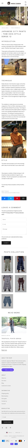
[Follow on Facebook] (2, 428)
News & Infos (6, 335)
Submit (6, 242)
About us (4, 378)
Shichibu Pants (7, 303)
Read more (4, 350)
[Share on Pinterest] (17, 198)
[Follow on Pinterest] (10, 428)
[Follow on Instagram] (6, 428)
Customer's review (6, 385)
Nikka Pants (7, 267)
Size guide (4, 398)
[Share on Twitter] (11, 198)
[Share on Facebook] (5, 198)
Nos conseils (15, 27)
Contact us (4, 401)
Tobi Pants (20, 268)
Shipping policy (5, 393)
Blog (3, 383)
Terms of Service (19, 212)
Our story (4, 380)
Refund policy (5, 396)
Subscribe (7, 422)
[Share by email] (23, 198)
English (18, 432)
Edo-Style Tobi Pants (7, 285)
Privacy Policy (9, 212)
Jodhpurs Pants (20, 286)
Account (4, 403)
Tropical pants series (11, 338)
